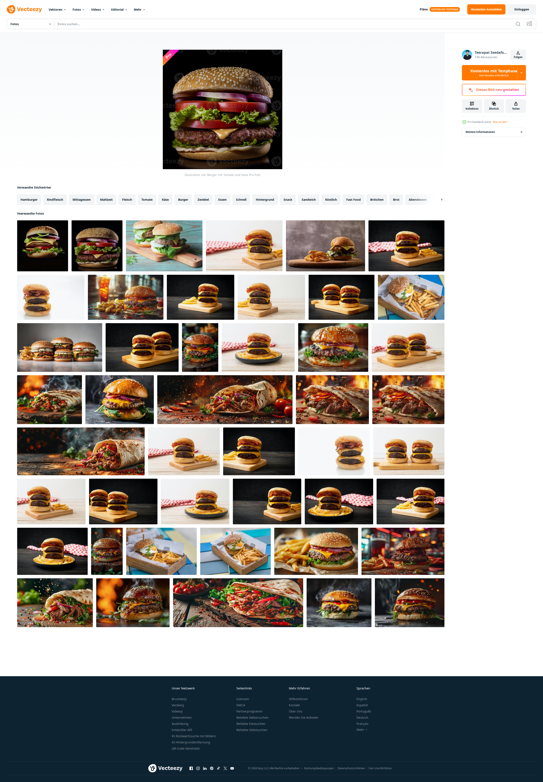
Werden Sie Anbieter (304, 717)
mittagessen (82, 200)
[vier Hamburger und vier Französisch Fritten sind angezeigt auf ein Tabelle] (59, 347)
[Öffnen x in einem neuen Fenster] (225, 768)
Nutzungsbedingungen (319, 768)
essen (222, 200)
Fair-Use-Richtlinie (380, 768)
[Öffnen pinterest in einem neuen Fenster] (211, 768)
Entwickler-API (182, 730)
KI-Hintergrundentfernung (191, 742)
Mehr (137, 9)
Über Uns (295, 711)
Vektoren (55, 9)
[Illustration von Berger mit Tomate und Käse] (42, 245)
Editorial (117, 9)
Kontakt (294, 705)
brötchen (377, 200)
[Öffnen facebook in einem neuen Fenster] (191, 768)
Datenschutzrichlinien (351, 768)
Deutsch (362, 717)
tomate (147, 200)
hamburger (29, 200)
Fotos (77, 9)
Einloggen (521, 9)
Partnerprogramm (249, 711)
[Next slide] (438, 200)
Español (362, 705)
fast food (353, 200)
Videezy (177, 711)
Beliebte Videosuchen (251, 730)
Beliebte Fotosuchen (250, 724)
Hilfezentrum (298, 699)
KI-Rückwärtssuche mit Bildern (194, 736)
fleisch (127, 200)
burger (183, 200)
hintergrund (265, 200)
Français (362, 724)
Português (364, 711)
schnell (241, 200)
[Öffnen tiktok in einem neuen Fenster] (218, 768)
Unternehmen (182, 717)
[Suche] (518, 23)
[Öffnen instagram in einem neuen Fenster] (198, 768)
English (362, 699)
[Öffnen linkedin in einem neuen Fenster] (205, 768)
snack (288, 200)
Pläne (424, 9)
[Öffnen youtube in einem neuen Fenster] (232, 768)
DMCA (240, 705)
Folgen (518, 57)
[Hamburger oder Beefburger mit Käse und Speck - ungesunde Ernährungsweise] (259, 451)
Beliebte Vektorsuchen (252, 717)
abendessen (418, 200)
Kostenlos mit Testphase (493, 72)
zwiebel (203, 200)
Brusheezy (179, 699)
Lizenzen (242, 699)
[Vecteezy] (24, 9)
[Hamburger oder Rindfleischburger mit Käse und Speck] (244, 245)
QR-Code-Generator (186, 748)
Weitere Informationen (480, 132)
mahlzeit (106, 200)
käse (165, 200)
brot (396, 200)
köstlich (331, 200)
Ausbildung (180, 724)
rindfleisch (55, 200)
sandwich (309, 200)
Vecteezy (178, 705)
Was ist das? (500, 122)
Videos (96, 9)
